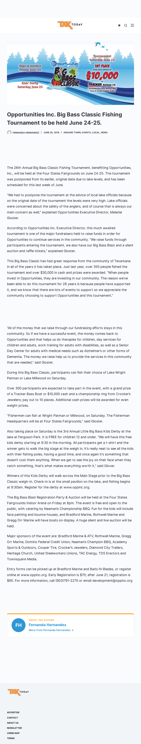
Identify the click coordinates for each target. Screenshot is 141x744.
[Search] (125, 25)
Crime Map (13, 733)
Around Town (72, 132)
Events (86, 132)
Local (96, 132)
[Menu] (132, 25)
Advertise (13, 712)
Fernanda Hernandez (47, 625)
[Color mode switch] (119, 25)
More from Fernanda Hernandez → (51, 630)
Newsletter (14, 728)
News (104, 132)
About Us (13, 722)
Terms (11, 738)
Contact (12, 717)
